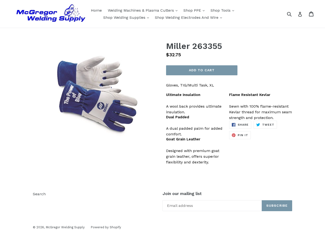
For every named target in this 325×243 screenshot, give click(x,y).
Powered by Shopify (106, 227)
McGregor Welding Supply (65, 227)
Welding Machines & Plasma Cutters (144, 10)
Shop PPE (195, 10)
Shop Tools (223, 10)
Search (39, 194)
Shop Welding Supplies (127, 17)
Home (96, 10)
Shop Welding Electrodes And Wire (189, 17)
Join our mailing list (182, 193)
